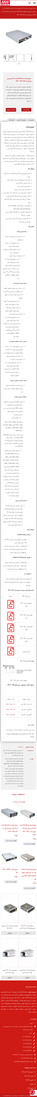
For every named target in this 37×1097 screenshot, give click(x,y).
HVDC (14, 761)
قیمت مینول (11, 774)
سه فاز (6, 769)
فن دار (16, 771)
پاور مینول (15, 769)
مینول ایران (20, 786)
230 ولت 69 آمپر (13, 759)
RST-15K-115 (11, 704)
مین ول (14, 783)
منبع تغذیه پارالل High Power (24, 11)
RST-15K (12, 766)
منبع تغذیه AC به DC (27, 8)
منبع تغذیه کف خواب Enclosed (13, 8)
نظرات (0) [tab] (11, 120)
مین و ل (18, 783)
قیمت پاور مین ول (18, 774)
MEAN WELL (19, 761)
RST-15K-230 (11, 710)
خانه (35, 8)
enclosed (9, 761)
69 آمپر (7, 759)
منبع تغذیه (13, 776)
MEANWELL (17, 764)
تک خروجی (20, 750)
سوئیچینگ (20, 771)
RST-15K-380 (10, 715)
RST (22, 764)
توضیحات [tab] (31, 120)
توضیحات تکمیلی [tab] (21, 120)
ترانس (10, 769)
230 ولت (21, 759)
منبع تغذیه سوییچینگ (14, 778)
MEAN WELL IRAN (8, 764)
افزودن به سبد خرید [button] (29, 844)
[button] (34, 3)
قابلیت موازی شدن (9, 771)
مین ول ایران (8, 783)
